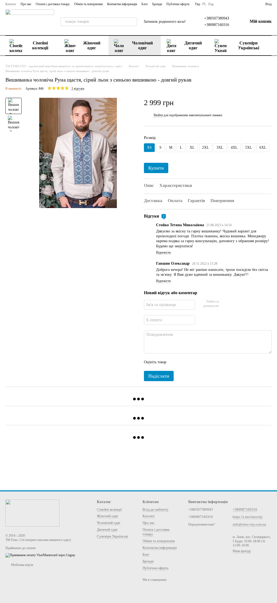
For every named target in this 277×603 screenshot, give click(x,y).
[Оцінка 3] (192, 362)
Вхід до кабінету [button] (156, 509)
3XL (219, 147)
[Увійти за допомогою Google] (233, 304)
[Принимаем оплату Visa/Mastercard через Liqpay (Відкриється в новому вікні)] (40, 555)
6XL (262, 147)
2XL (205, 147)
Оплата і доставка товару (53, 4)
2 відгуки (77, 88)
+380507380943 (216, 18)
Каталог (10, 4)
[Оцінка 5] (210, 362)
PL (204, 4)
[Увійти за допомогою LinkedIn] (242, 304)
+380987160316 (216, 25)
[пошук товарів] (132, 21)
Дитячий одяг (193, 45)
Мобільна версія (21, 565)
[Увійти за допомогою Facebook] (225, 304)
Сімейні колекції (40, 45)
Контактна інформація (122, 4)
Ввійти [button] (158, 115)
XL (192, 147)
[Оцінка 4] (201, 362)
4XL (234, 147)
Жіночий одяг (91, 45)
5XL (248, 147)
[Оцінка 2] (184, 362)
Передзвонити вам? (201, 524)
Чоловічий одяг (142, 45)
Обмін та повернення (88, 4)
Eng (210, 4)
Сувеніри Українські (248, 45)
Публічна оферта (177, 4)
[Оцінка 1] (175, 362)
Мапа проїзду (242, 551)
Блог (144, 4)
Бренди (157, 4)
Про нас (26, 4)
